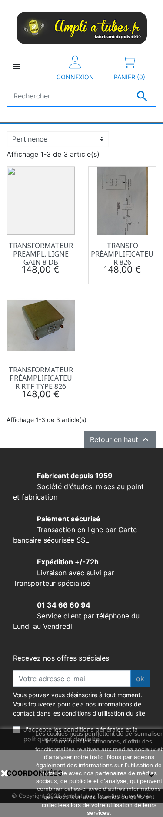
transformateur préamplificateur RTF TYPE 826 (40, 378)
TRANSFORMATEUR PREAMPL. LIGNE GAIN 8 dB (40, 254)
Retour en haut (120, 439)
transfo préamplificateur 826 (122, 254)
